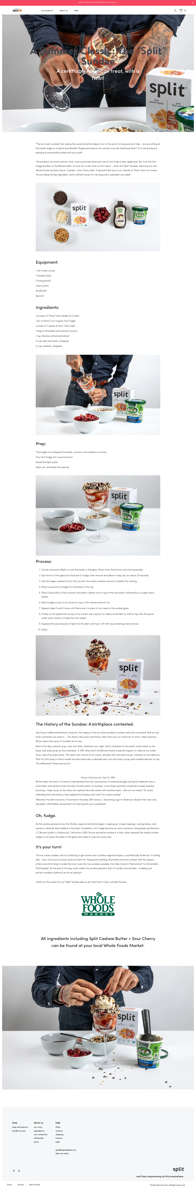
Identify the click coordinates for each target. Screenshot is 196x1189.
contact (59, 1131)
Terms (9, 1185)
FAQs (58, 1127)
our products (47, 11)
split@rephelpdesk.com (66, 1150)
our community (40, 1135)
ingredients (39, 1131)
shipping (59, 1135)
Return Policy (34, 1185)
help (76, 11)
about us (64, 11)
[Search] (175, 10)
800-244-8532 (62, 1154)
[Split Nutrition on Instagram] (19, 1171)
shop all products (20, 1127)
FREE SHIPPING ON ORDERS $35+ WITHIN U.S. (98, 3)
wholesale (38, 1138)
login (58, 1142)
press (36, 1142)
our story (38, 1127)
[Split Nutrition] (17, 10)
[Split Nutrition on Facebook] (13, 1171)
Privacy (21, 1185)
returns (59, 1138)
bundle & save (19, 1131)
